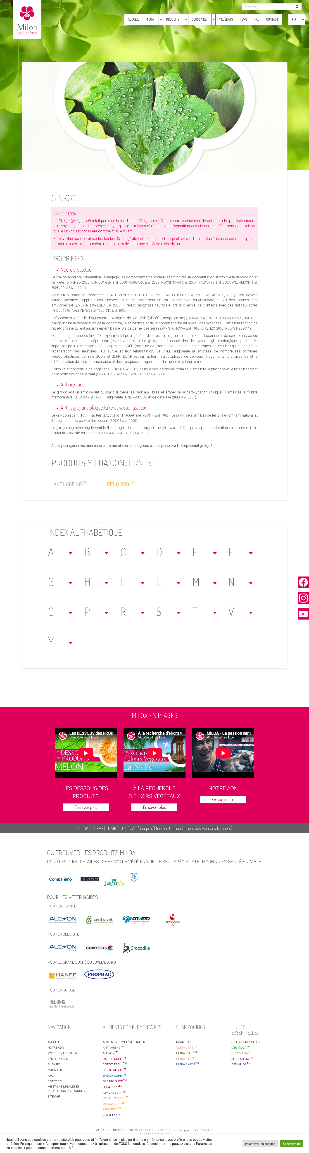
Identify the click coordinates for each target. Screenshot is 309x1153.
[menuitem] (294, 19)
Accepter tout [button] (292, 1144)
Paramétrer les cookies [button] (260, 1144)
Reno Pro (120, 483)
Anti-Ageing (70, 483)
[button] (61, 552)
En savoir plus (85, 807)
